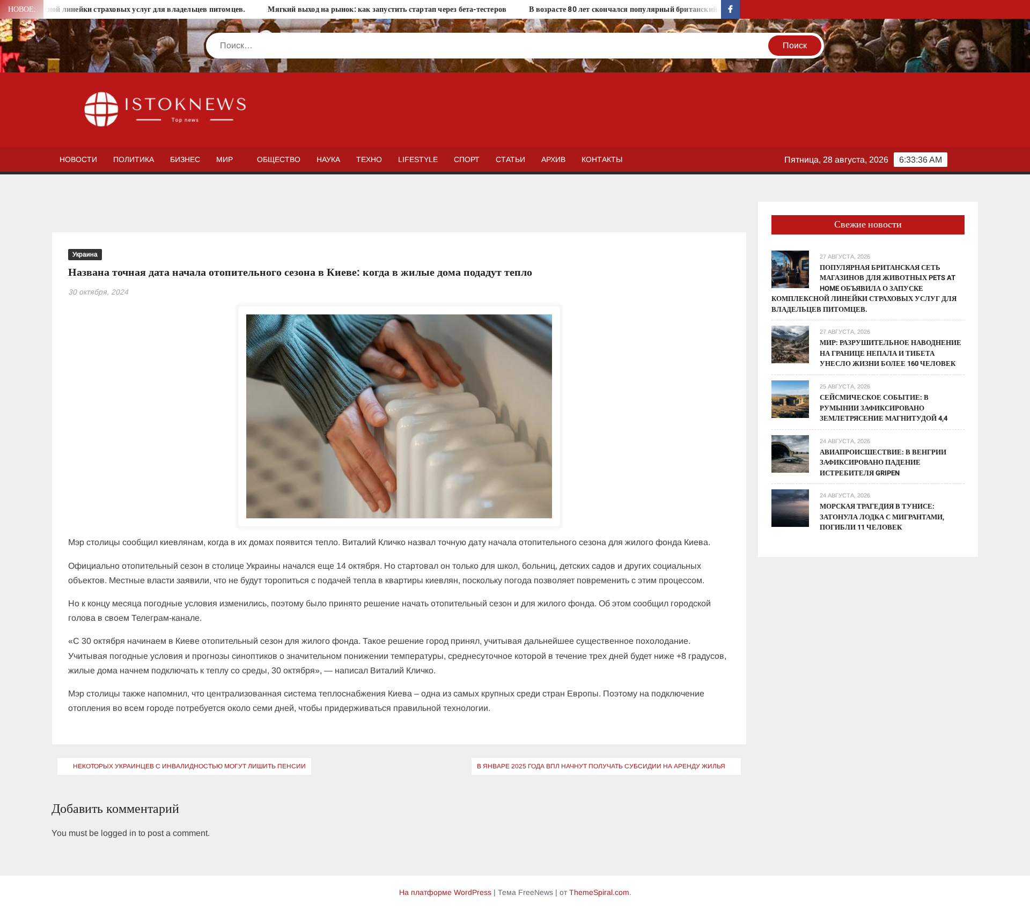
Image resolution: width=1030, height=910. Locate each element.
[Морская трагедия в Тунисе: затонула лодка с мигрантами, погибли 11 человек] (790, 507)
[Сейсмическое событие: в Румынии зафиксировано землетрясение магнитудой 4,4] (790, 398)
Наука (328, 159)
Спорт (467, 159)
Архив (553, 159)
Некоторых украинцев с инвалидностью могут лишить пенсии (189, 766)
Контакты (602, 159)
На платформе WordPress (445, 892)
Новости (78, 159)
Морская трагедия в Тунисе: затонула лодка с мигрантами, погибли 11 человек (882, 516)
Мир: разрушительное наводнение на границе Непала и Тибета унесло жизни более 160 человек (890, 353)
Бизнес (185, 159)
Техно (369, 159)
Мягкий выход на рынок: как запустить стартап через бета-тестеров (351, 9)
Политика (133, 159)
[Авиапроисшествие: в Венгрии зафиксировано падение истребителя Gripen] (790, 453)
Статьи (510, 159)
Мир (224, 159)
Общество (278, 159)
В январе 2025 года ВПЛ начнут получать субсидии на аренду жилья (601, 766)
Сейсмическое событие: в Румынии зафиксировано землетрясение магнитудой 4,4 (883, 407)
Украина (85, 254)
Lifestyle (418, 159)
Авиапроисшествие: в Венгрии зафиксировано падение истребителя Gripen (883, 462)
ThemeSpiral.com (599, 892)
